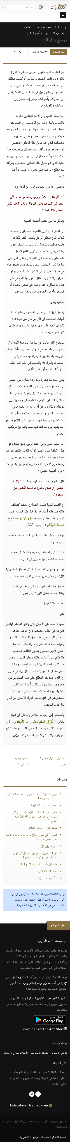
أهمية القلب (32, 33)
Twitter (31, 1094)
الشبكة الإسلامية (39, 1053)
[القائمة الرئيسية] (63, 15)
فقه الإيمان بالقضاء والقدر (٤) (39, 864)
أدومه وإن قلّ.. (48, 846)
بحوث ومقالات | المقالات (38, 27)
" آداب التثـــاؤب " (46, 878)
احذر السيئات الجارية (44, 805)
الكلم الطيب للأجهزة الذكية (43, 998)
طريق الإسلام (59, 1053)
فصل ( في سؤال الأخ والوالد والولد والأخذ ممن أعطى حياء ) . (31, 837)
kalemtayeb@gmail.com (29, 1105)
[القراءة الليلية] (39, 7)
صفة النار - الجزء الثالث (42, 828)
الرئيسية (62, 27)
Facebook (38, 1094)
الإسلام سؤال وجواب (15, 1053)
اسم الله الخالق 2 (46, 871)
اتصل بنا (24, 1137)
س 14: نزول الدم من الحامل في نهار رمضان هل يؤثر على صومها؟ (35, 855)
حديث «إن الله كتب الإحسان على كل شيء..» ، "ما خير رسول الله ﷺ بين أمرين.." (35, 817)
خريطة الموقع (41, 1137)
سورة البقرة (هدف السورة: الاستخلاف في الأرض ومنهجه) (31, 796)
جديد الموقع (58, 1137)
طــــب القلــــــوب (54, 33)
